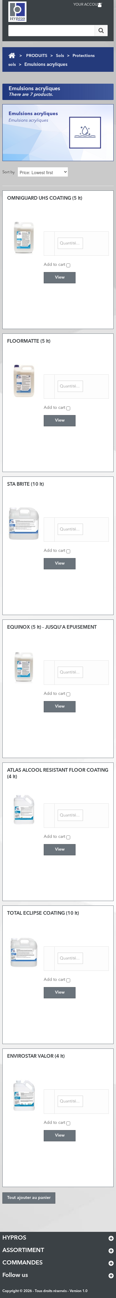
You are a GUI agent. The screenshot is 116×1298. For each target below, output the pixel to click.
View (60, 277)
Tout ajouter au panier (29, 1198)
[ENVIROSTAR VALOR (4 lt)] (24, 1095)
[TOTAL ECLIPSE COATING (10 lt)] (24, 952)
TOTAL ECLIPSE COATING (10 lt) (43, 913)
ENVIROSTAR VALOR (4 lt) (36, 1056)
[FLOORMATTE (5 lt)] (24, 380)
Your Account (87, 5)
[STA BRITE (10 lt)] (24, 523)
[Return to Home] (11, 55)
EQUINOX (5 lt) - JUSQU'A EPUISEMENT (52, 627)
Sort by (8, 172)
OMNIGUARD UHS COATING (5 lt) (44, 198)
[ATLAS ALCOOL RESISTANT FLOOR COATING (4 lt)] (24, 809)
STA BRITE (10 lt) (25, 484)
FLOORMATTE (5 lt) (28, 341)
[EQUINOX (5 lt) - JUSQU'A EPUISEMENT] (24, 666)
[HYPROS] (32, 11)
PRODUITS (36, 56)
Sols (60, 56)
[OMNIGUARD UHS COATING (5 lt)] (24, 237)
